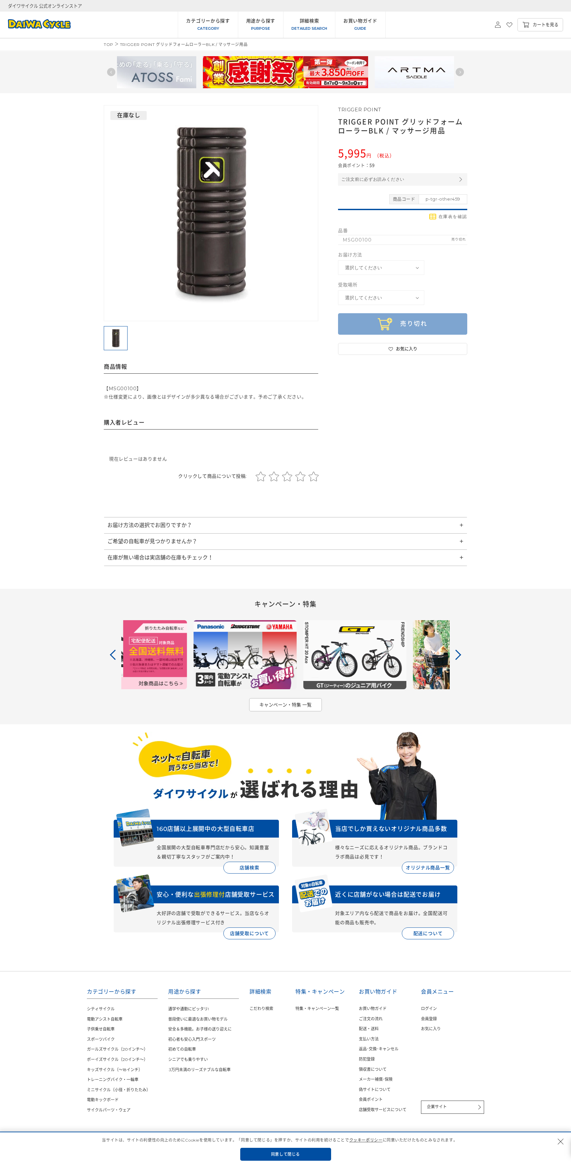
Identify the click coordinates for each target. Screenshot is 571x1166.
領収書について (373, 1069)
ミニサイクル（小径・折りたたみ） (118, 1089)
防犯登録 (367, 1059)
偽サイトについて (375, 1089)
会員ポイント (371, 1099)
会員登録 (429, 1018)
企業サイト (437, 1106)
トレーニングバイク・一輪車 (112, 1079)
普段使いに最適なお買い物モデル (198, 1019)
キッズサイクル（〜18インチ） (114, 1069)
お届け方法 (350, 255)
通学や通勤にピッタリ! (188, 1008)
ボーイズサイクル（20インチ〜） (117, 1059)
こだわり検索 (261, 1008)
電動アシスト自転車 (105, 1019)
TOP (108, 44)
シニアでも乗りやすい (188, 1059)
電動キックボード (103, 1099)
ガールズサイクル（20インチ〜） (117, 1049)
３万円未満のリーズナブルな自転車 (199, 1069)
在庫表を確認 (452, 216)
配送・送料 (369, 1028)
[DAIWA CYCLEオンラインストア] (35, 25)
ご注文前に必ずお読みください (372, 179)
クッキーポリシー (366, 1140)
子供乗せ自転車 (101, 1029)
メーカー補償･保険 (376, 1079)
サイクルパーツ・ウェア (109, 1110)
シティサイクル (101, 1008)
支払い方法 (369, 1038)
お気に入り (431, 1028)
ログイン (429, 1008)
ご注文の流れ (371, 1018)
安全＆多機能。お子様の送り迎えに (200, 1029)
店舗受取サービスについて (382, 1109)
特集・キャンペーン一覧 (317, 1008)
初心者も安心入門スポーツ (192, 1039)
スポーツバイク (101, 1039)
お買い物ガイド (373, 1008)
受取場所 (347, 285)
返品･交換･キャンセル (379, 1048)
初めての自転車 (182, 1049)
